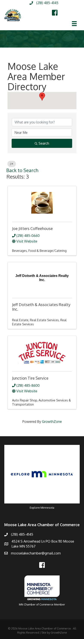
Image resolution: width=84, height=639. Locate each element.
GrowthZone (52, 421)
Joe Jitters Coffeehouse (32, 228)
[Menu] (74, 23)
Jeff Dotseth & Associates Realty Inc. (41, 307)
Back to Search (22, 170)
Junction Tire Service (30, 378)
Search (44, 143)
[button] (42, 96)
